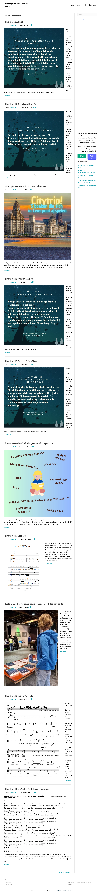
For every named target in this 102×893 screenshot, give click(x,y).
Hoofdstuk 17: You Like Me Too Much (21, 361)
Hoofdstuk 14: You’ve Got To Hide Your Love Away (27, 789)
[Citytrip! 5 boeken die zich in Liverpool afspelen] (37, 226)
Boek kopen (79, 5)
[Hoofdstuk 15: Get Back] (23, 568)
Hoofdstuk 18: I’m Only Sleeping (19, 278)
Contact (7, 880)
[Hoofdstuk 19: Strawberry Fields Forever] (34, 140)
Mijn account (8, 884)
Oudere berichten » (64, 872)
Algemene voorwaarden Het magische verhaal (79, 882)
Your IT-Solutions (67, 890)
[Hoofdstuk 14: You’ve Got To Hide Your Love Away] (37, 823)
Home (72, 5)
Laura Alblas (58, 890)
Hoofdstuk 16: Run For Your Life (19, 696)
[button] (87, 75)
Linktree (70, 884)
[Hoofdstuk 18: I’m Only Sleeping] (34, 315)
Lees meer (7, 95)
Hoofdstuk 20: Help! (14, 21)
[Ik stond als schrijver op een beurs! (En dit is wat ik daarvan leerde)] (31, 648)
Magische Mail (9, 882)
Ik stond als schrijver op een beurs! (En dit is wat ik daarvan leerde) (34, 604)
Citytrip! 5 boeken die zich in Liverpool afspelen (26, 186)
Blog (86, 5)
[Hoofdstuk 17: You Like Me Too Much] (34, 397)
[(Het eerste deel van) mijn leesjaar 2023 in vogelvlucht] (37, 483)
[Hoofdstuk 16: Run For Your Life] (33, 740)
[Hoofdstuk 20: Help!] (34, 58)
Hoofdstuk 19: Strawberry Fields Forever (22, 104)
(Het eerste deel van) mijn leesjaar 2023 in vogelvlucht (29, 443)
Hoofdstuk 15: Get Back (15, 535)
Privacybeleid (71, 880)
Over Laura (92, 5)
